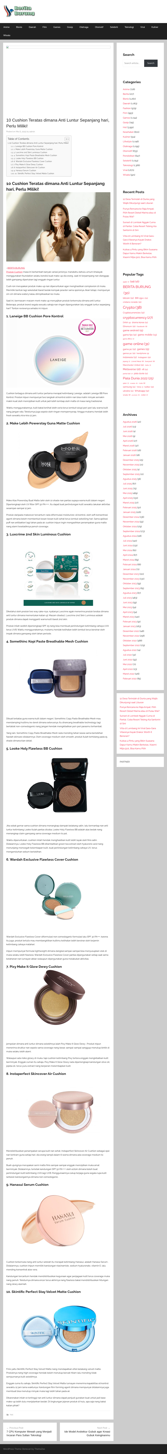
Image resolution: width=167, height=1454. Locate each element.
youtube (136, 395)
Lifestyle (127, 141)
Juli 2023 (127, 597)
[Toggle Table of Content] (66, 139)
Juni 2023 (127, 602)
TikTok (140, 387)
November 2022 (131, 635)
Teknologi (129, 27)
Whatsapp (142, 391)
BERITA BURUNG (16, 268)
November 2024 (131, 521)
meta (148, 365)
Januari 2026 (129, 455)
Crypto (132, 307)
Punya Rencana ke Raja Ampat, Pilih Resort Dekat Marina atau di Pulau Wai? (139, 212)
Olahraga (83, 27)
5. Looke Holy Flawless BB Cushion (28, 158)
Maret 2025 (128, 502)
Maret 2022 (128, 673)
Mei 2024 (127, 550)
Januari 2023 (129, 626)
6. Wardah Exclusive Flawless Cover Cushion (33, 161)
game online (136, 344)
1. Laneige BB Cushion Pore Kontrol (28, 146)
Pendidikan (129, 155)
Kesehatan (128, 132)
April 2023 (128, 612)
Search (150, 63)
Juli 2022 (127, 654)
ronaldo (134, 383)
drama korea (140, 322)
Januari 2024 (129, 569)
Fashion (127, 108)
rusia (142, 383)
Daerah (32, 27)
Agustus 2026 (130, 422)
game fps (130, 334)
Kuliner (154, 27)
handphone (143, 353)
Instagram (144, 357)
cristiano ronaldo (132, 302)
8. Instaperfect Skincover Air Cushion (29, 167)
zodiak (144, 395)
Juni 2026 (128, 431)
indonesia (130, 357)
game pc (129, 349)
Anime (6, 27)
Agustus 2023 (130, 593)
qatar (126, 383)
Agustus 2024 (130, 536)
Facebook (142, 326)
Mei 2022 (127, 664)
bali (134, 281)
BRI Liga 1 (141, 298)
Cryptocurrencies (134, 312)
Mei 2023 (127, 607)
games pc (129, 353)
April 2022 (128, 669)
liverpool (150, 361)
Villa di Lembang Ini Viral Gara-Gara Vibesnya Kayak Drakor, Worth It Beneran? (138, 240)
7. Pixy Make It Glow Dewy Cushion (28, 164)
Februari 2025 (130, 507)
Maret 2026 (128, 445)
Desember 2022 (131, 631)
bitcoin (128, 298)
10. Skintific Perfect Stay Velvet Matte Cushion (34, 173)
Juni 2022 (127, 659)
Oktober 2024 (130, 526)
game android (133, 330)
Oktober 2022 (130, 640)
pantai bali (128, 374)
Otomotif (99, 27)
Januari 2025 (129, 512)
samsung (129, 387)
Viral (142, 27)
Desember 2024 (131, 517)
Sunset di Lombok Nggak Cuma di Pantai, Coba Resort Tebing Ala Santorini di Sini (139, 226)
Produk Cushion (14, 272)
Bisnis (19, 27)
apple (126, 282)
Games (56, 27)
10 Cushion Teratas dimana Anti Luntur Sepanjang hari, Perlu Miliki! (39, 143)
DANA (127, 322)
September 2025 (131, 474)
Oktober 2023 (130, 583)
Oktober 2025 (130, 469)
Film (45, 27)
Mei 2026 (127, 436)
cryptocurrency (138, 318)
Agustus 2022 (130, 650)
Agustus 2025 (130, 479)
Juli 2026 (127, 426)
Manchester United (133, 365)
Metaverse (132, 369)
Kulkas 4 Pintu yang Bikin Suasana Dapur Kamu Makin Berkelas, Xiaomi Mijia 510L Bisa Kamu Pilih (140, 253)
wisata (126, 395)
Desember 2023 (131, 574)
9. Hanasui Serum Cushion (25, 170)
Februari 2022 (130, 678)
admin (32, 131)
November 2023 (131, 578)
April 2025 (128, 498)
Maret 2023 (128, 616)
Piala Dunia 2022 (138, 378)
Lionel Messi (137, 361)
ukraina (128, 391)
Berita (126, 94)
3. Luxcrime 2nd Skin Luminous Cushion (30, 152)
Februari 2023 (130, 621)
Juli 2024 (127, 540)
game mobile (147, 334)
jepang (126, 361)
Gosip (70, 27)
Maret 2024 (128, 559)
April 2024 (128, 555)
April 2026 (128, 441)
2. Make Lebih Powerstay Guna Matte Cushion (33, 149)
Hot (11, 1415)
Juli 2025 (127, 483)
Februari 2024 (130, 564)
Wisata (6, 35)
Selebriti (114, 27)
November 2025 (131, 464)
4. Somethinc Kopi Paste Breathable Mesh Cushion (35, 155)
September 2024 (131, 531)
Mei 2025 (127, 493)
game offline (128, 339)
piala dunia (141, 373)
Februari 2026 (130, 450)
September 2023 (131, 588)
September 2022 (131, 645)
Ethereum (129, 326)
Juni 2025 (127, 488)
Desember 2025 (131, 460)
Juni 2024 (127, 545)
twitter (149, 387)
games (143, 349)
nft (145, 369)
